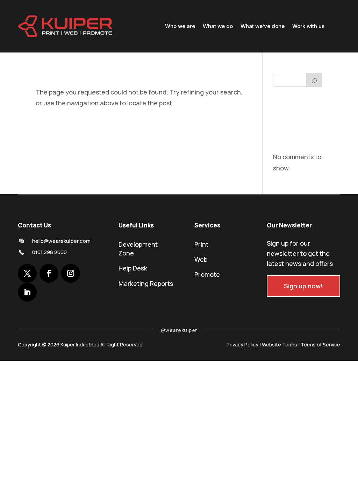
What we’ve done (263, 26)
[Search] (314, 80)
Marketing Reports (146, 283)
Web (200, 259)
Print (201, 244)
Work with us (308, 26)
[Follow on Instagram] (70, 273)
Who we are (180, 26)
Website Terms (279, 344)
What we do (218, 26)
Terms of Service (320, 344)
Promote (207, 274)
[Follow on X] (27, 273)
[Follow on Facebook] (49, 273)
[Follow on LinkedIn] (27, 292)
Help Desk (133, 268)
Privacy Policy (242, 344)
